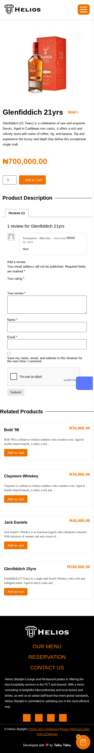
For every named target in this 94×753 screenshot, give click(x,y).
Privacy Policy (69, 729)
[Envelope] (51, 718)
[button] (83, 742)
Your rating (15, 278)
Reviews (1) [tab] (17, 213)
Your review (16, 293)
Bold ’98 (11, 430)
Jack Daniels (15, 522)
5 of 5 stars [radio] (37, 284)
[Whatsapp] (39, 718)
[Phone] (27, 718)
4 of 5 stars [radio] (30, 284)
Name (12, 319)
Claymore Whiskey (21, 476)
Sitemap (52, 734)
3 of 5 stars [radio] (24, 284)
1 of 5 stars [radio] (10, 284)
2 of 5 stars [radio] (17, 284)
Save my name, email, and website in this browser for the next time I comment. (44, 360)
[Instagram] (63, 718)
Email (12, 337)
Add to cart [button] (15, 453)
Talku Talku (62, 745)
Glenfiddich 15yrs (20, 569)
